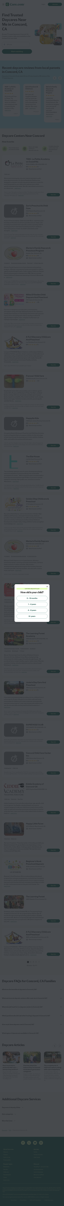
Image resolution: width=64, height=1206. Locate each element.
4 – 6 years (32, 610)
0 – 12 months (32, 598)
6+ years (32, 616)
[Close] (47, 586)
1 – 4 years (32, 604)
